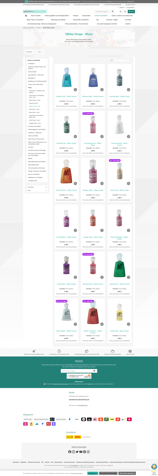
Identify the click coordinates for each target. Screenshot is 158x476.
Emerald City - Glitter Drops (66, 143)
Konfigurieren (92, 473)
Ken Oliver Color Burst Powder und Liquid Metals (37, 154)
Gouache (30, 147)
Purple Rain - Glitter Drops (66, 284)
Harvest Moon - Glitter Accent (66, 190)
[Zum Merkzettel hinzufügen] (75, 89)
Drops (30, 87)
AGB (88, 384)
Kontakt (47, 462)
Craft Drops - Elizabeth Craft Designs (37, 91)
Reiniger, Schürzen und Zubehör (37, 171)
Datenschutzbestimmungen (60, 384)
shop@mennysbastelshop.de (79, 399)
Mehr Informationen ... (77, 473)
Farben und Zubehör (33, 60)
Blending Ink (31, 78)
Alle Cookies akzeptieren (127, 473)
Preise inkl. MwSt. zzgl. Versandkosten (66, 106)
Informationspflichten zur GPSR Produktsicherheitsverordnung (127, 462)
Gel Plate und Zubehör (34, 126)
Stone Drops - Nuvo (34, 120)
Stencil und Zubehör (34, 174)
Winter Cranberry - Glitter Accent (93, 332)
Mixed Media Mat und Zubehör (37, 161)
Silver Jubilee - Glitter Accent (66, 331)
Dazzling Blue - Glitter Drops (120, 96)
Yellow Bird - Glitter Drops (119, 331)
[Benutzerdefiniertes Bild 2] (77, 437)
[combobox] (102, 11)
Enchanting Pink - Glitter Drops (92, 144)
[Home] (26, 16)
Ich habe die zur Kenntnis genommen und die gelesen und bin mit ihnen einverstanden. (80, 384)
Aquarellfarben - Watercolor (36, 75)
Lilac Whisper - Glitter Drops (66, 237)
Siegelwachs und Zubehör (35, 177)
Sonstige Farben (32, 180)
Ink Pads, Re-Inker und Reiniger (37, 150)
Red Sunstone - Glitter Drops (93, 284)
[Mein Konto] (125, 11)
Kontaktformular (83, 405)
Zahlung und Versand (34, 462)
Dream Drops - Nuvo (34, 100)
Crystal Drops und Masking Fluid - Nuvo (36, 96)
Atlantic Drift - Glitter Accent (66, 96)
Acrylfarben (31, 63)
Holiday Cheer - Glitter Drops (93, 190)
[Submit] (94, 371)
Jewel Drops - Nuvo (34, 112)
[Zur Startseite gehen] (35, 11)
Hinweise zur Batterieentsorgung (85, 462)
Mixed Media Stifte (33, 165)
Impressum (16, 462)
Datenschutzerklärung (102, 462)
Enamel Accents (33, 103)
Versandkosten (74, 465)
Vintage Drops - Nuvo (35, 123)
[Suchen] (113, 11)
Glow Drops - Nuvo (34, 109)
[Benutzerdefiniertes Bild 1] (69, 437)
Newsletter (23, 462)
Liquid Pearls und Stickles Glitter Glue (36, 116)
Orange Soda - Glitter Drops (93, 237)
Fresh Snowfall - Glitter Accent (119, 144)
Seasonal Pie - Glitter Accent (119, 284)
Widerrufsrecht (58, 462)
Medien (30, 158)
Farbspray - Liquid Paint (35, 132)
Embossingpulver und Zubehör (37, 129)
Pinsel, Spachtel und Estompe (36, 168)
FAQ (42, 462)
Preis (39, 52)
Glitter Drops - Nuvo (34, 106)
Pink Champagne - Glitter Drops (119, 238)
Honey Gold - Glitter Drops (119, 190)
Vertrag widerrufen (69, 462)
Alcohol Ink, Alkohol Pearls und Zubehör (37, 67)
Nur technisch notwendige (108, 473)
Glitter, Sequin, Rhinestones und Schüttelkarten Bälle (37, 143)
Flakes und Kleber (33, 136)
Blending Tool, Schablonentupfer (37, 81)
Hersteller (29, 52)
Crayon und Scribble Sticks (35, 84)
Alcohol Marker (32, 72)
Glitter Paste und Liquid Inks (36, 139)
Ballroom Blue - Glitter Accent (92, 96)
